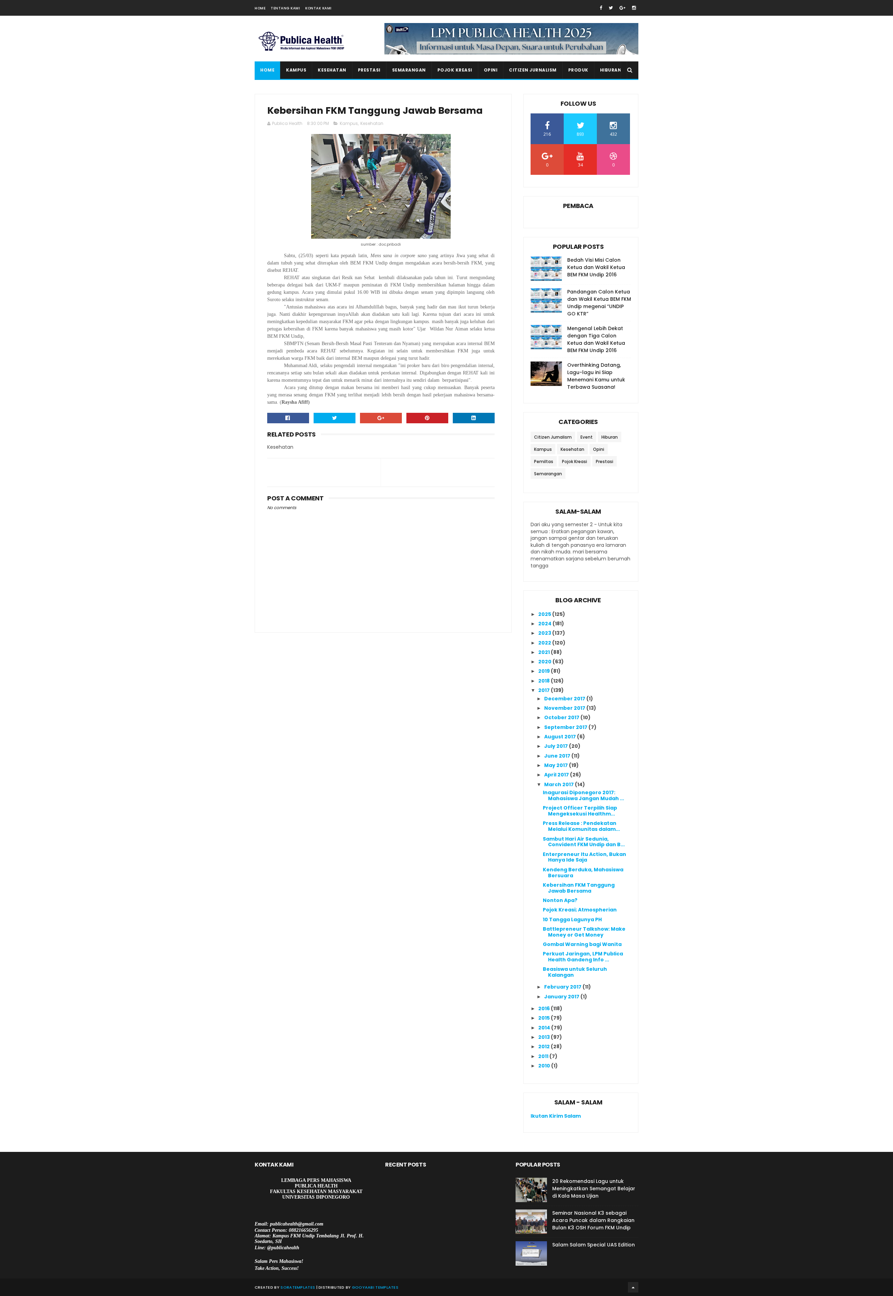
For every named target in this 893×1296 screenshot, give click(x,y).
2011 (543, 1056)
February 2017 (563, 986)
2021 (544, 652)
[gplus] (622, 8)
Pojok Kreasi (454, 70)
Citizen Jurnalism (533, 70)
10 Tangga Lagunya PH (572, 919)
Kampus (296, 70)
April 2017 (557, 774)
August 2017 (560, 736)
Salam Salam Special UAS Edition (593, 1244)
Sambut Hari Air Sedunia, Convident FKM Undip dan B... (584, 841)
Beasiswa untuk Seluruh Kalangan (575, 972)
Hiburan (611, 70)
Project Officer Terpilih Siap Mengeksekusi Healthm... (580, 810)
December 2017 (565, 698)
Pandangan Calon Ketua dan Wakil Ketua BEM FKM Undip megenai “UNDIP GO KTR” (599, 302)
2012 (544, 1046)
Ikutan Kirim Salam (556, 1115)
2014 (544, 1027)
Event (586, 437)
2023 (545, 633)
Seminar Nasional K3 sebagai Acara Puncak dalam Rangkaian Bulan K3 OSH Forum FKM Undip (593, 1220)
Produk (578, 70)
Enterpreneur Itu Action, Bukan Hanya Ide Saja (584, 857)
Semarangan (409, 70)
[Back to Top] (633, 1287)
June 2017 (557, 755)
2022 (545, 642)
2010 (544, 1065)
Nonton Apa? (560, 900)
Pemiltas (543, 461)
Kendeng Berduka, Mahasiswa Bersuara (583, 872)
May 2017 (556, 765)
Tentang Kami (285, 8)
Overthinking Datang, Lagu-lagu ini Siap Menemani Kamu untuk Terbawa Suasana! (596, 376)
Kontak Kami (318, 8)
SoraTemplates (297, 1287)
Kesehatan (332, 70)
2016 (544, 1008)
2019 (544, 671)
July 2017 (556, 746)
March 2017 (559, 784)
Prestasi (369, 70)
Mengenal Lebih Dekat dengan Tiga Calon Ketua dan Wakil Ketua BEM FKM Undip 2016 (596, 339)
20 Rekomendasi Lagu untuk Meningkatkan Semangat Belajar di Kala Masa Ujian (593, 1188)
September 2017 (566, 727)
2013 (544, 1037)
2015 (544, 1017)
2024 (545, 623)
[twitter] (610, 8)
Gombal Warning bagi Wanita (582, 944)
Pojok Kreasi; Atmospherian (580, 909)
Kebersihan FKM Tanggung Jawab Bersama (579, 887)
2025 (545, 614)
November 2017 (565, 708)
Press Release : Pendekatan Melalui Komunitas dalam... (581, 826)
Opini (491, 70)
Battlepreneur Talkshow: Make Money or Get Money (584, 931)
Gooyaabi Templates (375, 1287)
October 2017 (562, 717)
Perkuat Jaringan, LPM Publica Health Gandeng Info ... (583, 956)
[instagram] (634, 8)
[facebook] (601, 8)
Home (260, 8)
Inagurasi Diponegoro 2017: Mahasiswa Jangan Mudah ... (583, 795)
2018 (544, 680)
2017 (544, 690)
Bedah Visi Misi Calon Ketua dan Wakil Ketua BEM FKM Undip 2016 (596, 267)
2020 (545, 661)
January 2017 (562, 996)
